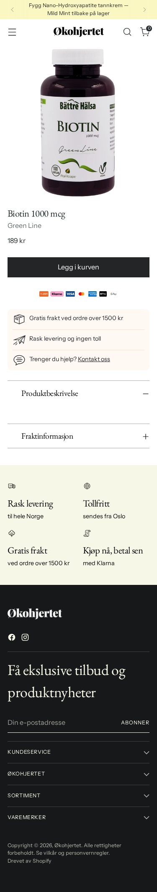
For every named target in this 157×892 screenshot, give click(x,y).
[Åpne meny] (12, 31)
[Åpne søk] (127, 31)
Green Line (24, 225)
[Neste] (144, 9)
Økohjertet (67, 845)
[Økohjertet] (79, 32)
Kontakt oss (94, 359)
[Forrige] (12, 9)
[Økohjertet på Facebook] (13, 638)
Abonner (135, 722)
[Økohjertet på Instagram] (26, 638)
